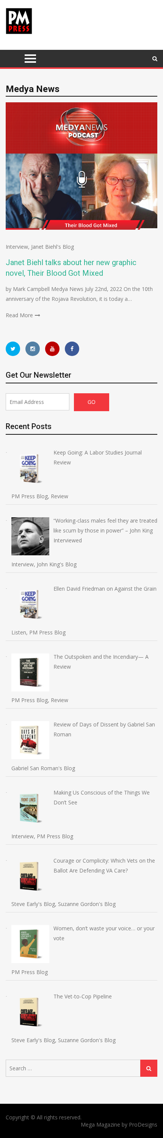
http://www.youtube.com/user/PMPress (52, 349)
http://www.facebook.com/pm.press (72, 349)
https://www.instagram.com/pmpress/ (32, 349)
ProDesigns (143, 1124)
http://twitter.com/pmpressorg (13, 349)
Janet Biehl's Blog (52, 246)
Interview (17, 246)
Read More (19, 315)
